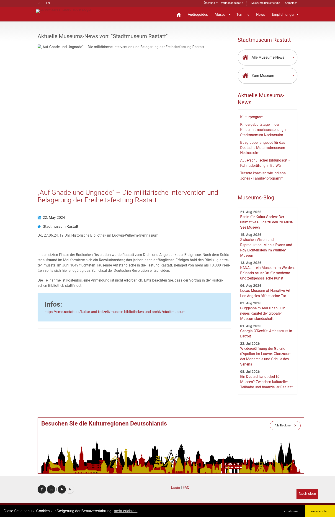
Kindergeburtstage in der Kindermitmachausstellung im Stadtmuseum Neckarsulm (264, 129)
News (260, 14)
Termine (242, 14)
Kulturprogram (251, 117)
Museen (221, 14)
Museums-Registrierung (265, 3)
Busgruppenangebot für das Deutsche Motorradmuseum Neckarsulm (262, 147)
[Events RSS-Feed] (62, 489)
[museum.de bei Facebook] (42, 489)
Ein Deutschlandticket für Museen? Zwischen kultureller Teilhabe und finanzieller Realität (266, 381)
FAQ (186, 487)
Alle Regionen (283, 425)
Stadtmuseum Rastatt (60, 226)
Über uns (209, 3)
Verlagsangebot (231, 3)
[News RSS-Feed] (70, 489)
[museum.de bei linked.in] (51, 489)
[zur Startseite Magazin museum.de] (63, 10)
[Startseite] (178, 14)
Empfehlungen (283, 14)
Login (175, 487)
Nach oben (307, 493)
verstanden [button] (320, 511)
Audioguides (198, 14)
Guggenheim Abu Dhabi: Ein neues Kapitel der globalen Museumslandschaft (262, 313)
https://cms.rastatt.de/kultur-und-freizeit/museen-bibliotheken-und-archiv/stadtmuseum (115, 312)
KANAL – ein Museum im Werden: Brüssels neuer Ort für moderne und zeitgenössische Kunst (267, 273)
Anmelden (291, 3)
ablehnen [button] (291, 511)
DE (39, 3)
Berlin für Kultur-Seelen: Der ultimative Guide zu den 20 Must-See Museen (266, 222)
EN (48, 3)
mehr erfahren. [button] (125, 511)
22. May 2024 (54, 217)
